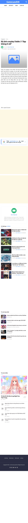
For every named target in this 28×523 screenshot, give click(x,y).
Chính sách (17, 458)
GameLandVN (12, 2)
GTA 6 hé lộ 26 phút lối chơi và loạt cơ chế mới (16, 325)
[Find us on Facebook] (10, 467)
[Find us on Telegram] (11, 467)
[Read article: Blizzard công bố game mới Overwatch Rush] (6, 249)
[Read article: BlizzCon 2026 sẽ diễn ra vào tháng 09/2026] (6, 258)
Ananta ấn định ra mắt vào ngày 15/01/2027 (16, 320)
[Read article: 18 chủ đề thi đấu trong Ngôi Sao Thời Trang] (14, 385)
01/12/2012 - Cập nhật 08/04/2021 (9, 48)
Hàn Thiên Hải (11, 47)
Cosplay (22, 5)
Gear (16, 5)
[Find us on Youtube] (13, 467)
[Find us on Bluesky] (15, 467)
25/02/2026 (24, 249)
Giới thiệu (6, 458)
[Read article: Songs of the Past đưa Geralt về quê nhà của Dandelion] (3, 337)
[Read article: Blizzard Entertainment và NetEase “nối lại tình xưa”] (6, 275)
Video (7, 39)
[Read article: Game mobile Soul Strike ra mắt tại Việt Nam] (3, 317)
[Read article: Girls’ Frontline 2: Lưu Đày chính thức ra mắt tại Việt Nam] (3, 332)
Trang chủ (3, 39)
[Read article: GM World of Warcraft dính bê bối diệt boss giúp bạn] (6, 241)
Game (5, 5)
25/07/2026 (24, 241)
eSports (11, 5)
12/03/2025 (24, 258)
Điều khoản (11, 458)
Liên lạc (21, 458)
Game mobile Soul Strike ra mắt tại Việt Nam (16, 315)
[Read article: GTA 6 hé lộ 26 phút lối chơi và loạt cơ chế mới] (3, 327)
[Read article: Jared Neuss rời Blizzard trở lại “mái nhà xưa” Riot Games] (6, 266)
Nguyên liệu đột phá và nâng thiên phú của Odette (14, 403)
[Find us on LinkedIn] (17, 467)
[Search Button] (26, 2)
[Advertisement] (14, 22)
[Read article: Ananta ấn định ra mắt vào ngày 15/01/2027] (3, 322)
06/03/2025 (24, 266)
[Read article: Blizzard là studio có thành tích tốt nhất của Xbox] (6, 232)
